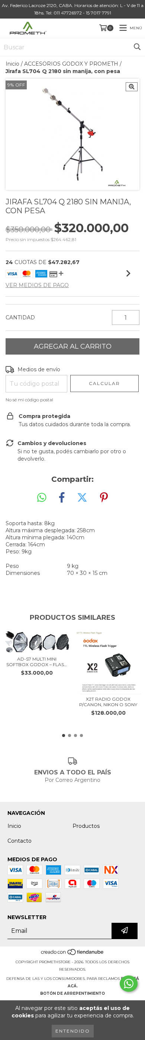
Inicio (12, 63)
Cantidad (20, 317)
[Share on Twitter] (82, 497)
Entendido (72, 1031)
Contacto (19, 840)
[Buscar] (137, 47)
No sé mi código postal (29, 399)
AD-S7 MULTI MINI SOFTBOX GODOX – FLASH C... (36, 661)
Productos (86, 826)
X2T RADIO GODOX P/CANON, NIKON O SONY (108, 701)
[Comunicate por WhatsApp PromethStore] (129, 983)
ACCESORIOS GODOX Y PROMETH (71, 63)
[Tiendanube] (72, 954)
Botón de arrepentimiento (72, 993)
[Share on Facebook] (61, 497)
